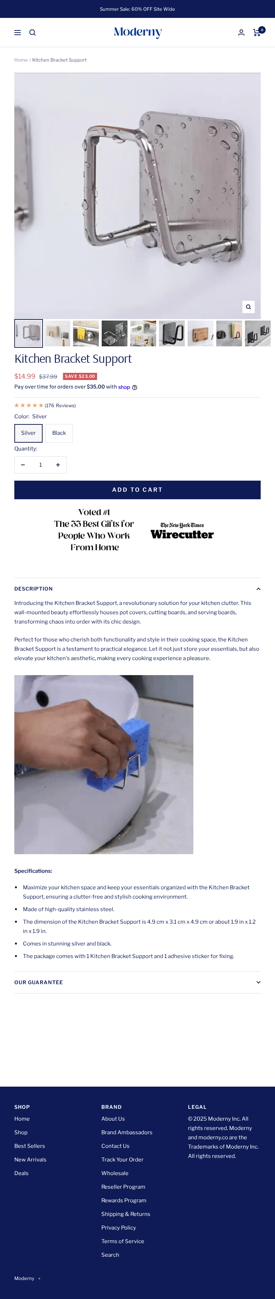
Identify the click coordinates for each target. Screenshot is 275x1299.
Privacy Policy (118, 1228)
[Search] (32, 32)
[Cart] (257, 32)
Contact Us (115, 1146)
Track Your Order (122, 1159)
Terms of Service (122, 1241)
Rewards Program (123, 1200)
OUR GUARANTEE (38, 982)
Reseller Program (123, 1187)
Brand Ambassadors (127, 1132)
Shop (21, 1132)
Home (21, 60)
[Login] (241, 32)
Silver (28, 433)
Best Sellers (29, 1146)
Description (33, 589)
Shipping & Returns (125, 1214)
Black (59, 433)
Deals (21, 1173)
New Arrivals (30, 1159)
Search (110, 1255)
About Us (113, 1119)
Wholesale (115, 1173)
